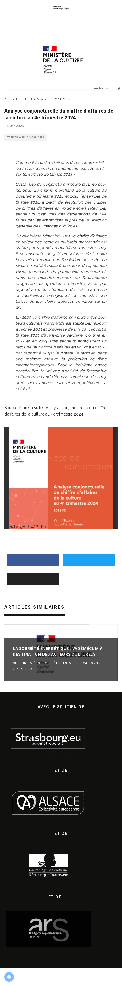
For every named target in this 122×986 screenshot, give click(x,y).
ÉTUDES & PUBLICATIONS (25, 137)
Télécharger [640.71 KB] (25, 526)
